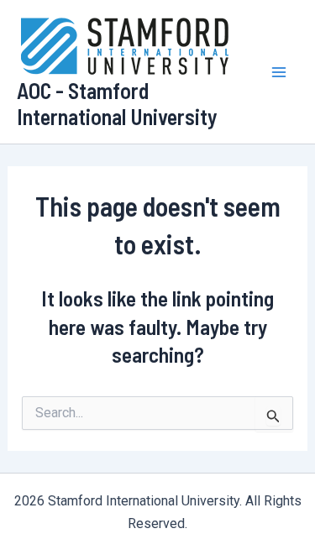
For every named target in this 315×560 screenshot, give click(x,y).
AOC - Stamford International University (117, 103)
